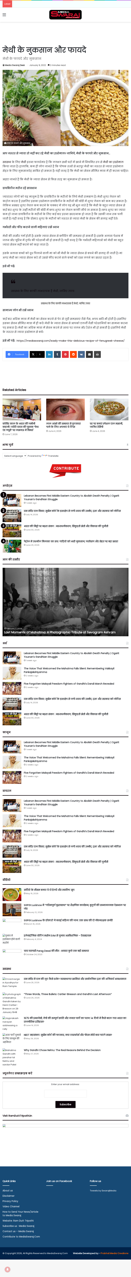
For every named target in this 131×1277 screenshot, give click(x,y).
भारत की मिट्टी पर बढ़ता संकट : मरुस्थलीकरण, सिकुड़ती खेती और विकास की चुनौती (66, 526)
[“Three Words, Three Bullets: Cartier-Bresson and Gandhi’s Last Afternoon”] (12, 1003)
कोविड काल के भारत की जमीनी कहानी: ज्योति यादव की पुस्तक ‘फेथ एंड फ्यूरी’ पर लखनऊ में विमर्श (21, 427)
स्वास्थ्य (7, 162)
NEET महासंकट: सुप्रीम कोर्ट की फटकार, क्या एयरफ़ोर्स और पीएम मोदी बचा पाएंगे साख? (68, 1035)
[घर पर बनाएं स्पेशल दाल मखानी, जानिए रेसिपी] (109, 409)
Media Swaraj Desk (15, 65)
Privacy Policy (10, 1201)
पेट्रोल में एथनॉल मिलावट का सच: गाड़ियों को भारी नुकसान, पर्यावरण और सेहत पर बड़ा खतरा (71, 541)
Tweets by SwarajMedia (103, 1190)
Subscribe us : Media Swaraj (18, 1226)
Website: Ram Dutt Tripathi (18, 1220)
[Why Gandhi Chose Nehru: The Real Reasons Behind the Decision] (12, 1057)
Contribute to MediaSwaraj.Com (21, 1236)
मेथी (23, 162)
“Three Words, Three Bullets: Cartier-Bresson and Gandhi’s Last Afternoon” (68, 994)
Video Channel (11, 1206)
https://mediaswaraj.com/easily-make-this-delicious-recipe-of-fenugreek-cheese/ (71, 340)
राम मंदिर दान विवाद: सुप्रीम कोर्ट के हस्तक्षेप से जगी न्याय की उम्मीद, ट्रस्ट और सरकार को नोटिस (72, 511)
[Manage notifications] (7, 1269)
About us (8, 1190)
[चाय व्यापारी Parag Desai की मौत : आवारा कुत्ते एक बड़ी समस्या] (12, 955)
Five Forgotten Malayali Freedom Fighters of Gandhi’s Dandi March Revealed (69, 683)
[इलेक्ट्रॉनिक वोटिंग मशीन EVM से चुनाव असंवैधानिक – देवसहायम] (12, 940)
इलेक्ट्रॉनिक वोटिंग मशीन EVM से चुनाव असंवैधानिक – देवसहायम (57, 935)
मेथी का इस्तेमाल (113, 162)
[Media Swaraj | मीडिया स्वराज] (65, 15)
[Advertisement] (65, 33)
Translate (53, 456)
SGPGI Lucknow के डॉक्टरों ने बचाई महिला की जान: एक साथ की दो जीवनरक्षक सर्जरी (68, 920)
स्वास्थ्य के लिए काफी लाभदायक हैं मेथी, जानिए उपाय (42, 291)
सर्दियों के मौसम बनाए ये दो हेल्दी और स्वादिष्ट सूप (49, 890)
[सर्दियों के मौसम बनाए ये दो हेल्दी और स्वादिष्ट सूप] (12, 894)
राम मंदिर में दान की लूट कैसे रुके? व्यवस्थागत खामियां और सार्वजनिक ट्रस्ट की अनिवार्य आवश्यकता (75, 979)
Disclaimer (8, 1196)
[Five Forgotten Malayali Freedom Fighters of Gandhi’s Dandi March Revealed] (12, 688)
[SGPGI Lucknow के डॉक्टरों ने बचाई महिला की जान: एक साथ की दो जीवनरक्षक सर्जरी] (12, 925)
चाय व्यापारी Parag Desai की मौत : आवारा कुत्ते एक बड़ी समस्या (56, 951)
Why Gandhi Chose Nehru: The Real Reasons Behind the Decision (62, 1050)
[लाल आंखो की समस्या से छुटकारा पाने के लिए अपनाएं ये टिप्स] (65, 409)
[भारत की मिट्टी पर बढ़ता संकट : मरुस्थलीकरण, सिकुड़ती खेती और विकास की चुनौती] (12, 530)
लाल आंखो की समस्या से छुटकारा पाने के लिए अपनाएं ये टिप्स (63, 425)
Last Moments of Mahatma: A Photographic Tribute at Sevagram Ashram (60, 632)
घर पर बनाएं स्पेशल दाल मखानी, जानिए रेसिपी (106, 425)
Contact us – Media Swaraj (18, 1231)
